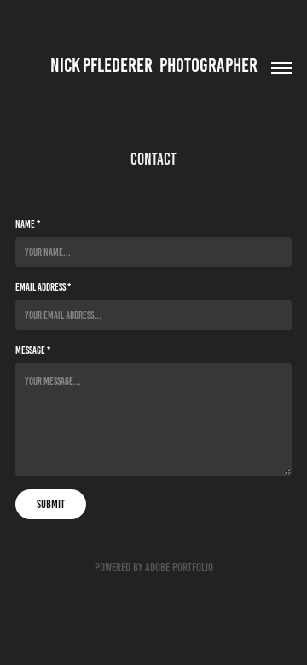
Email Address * (43, 286)
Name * (27, 223)
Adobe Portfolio (179, 567)
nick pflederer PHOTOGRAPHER (154, 65)
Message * (32, 350)
